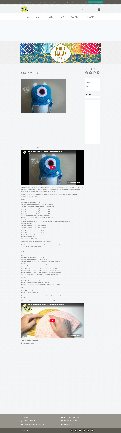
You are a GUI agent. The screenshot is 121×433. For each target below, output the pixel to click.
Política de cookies (98, 2)
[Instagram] (83, 430)
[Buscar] (99, 9)
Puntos (51, 16)
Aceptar (90, 2)
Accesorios (75, 16)
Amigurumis (91, 16)
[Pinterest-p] (88, 430)
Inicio (27, 16)
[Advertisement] (60, 30)
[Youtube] (79, 430)
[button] (86, 72)
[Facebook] (71, 430)
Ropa (62, 16)
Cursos (38, 16)
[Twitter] (92, 430)
